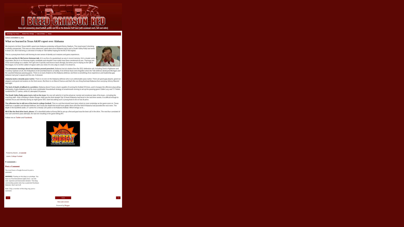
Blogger (67, 205)
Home (50, 34)
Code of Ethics (41, 34)
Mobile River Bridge (28, 34)
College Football (16, 156)
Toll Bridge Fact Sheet (13, 34)
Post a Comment (12, 166)
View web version (63, 202)
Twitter (18, 117)
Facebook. (28, 117)
